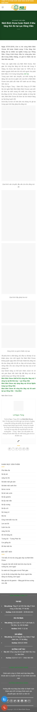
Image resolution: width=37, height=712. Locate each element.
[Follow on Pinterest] (18, 701)
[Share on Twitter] (16, 449)
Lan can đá (5, 524)
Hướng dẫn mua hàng (10, 689)
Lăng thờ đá (5, 531)
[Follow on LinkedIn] (22, 701)
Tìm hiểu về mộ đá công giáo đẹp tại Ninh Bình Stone (17, 559)
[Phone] (18, 441)
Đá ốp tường (5, 505)
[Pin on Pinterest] (23, 449)
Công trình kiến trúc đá (9, 520)
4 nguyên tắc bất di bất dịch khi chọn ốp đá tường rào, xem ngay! (16, 565)
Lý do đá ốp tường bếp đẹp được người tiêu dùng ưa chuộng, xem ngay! (16, 575)
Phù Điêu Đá (5, 470)
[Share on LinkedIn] (27, 449)
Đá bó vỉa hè (5, 489)
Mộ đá (3, 516)
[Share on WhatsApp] (9, 449)
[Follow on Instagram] (11, 701)
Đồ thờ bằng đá (6, 535)
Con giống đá (5, 542)
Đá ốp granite (6, 497)
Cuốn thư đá (5, 527)
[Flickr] (29, 701)
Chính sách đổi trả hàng (13, 691)
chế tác (26, 74)
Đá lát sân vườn (6, 493)
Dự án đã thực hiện (18, 20)
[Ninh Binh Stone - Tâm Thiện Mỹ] (18, 7)
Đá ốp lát (4, 474)
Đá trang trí (5, 512)
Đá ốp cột (4, 508)
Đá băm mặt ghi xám (8, 482)
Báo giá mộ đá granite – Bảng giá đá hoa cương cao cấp (17, 582)
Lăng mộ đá (5, 478)
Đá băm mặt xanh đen (8, 486)
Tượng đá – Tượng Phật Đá (11, 539)
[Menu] (2, 7)
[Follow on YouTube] (25, 701)
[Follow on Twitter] (15, 701)
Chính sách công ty (9, 673)
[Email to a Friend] (20, 449)
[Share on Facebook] (13, 449)
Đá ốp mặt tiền (6, 501)
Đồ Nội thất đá (6, 546)
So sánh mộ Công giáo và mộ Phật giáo (15, 570)
